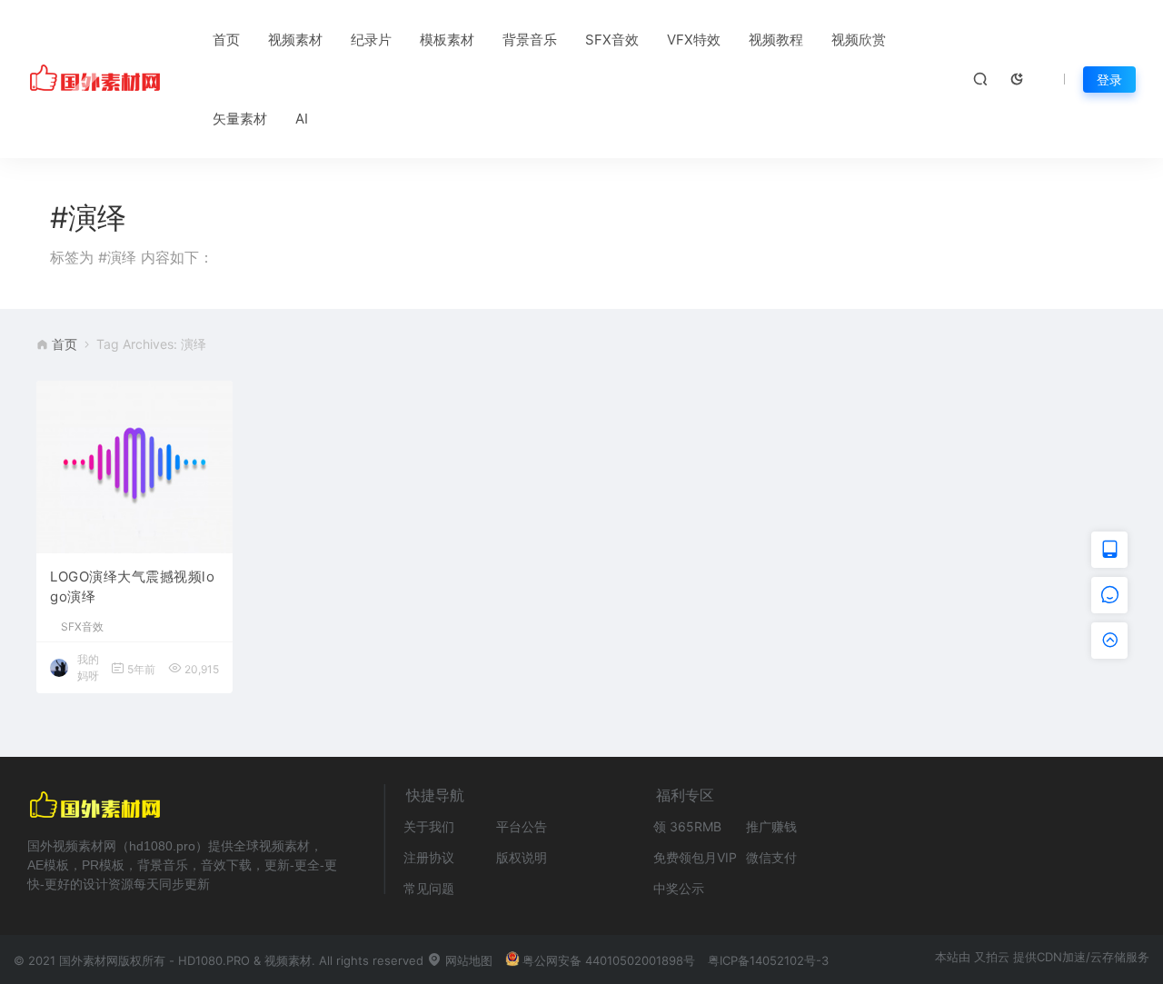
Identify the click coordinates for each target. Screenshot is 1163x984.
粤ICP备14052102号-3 (768, 960)
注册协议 (428, 857)
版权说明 (521, 857)
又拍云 (991, 956)
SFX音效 (612, 39)
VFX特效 (694, 39)
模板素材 (447, 39)
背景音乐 (529, 39)
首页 (226, 39)
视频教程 (776, 39)
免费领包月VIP (695, 857)
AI (301, 118)
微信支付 (771, 857)
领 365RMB (687, 826)
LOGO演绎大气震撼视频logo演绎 (132, 587)
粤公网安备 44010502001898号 (608, 960)
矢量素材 (240, 118)
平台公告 (521, 826)
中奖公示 (678, 888)
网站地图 (467, 960)
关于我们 (428, 826)
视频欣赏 (858, 39)
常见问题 (428, 888)
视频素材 (295, 39)
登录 (1109, 79)
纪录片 (371, 39)
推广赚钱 (771, 826)
